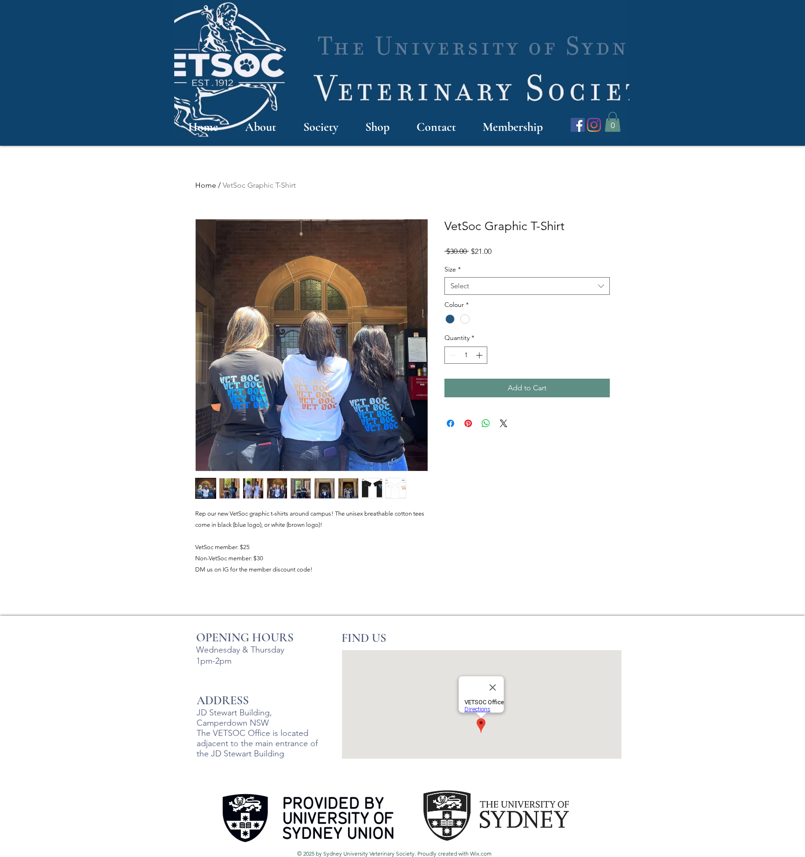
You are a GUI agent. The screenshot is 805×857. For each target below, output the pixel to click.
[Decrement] (451, 355)
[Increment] (480, 355)
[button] (612, 122)
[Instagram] (594, 125)
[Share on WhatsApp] (485, 423)
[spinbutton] (465, 355)
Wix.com (480, 853)
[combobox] (527, 286)
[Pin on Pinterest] (468, 423)
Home (205, 185)
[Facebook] (578, 125)
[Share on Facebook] (450, 423)
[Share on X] (503, 423)
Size (452, 269)
